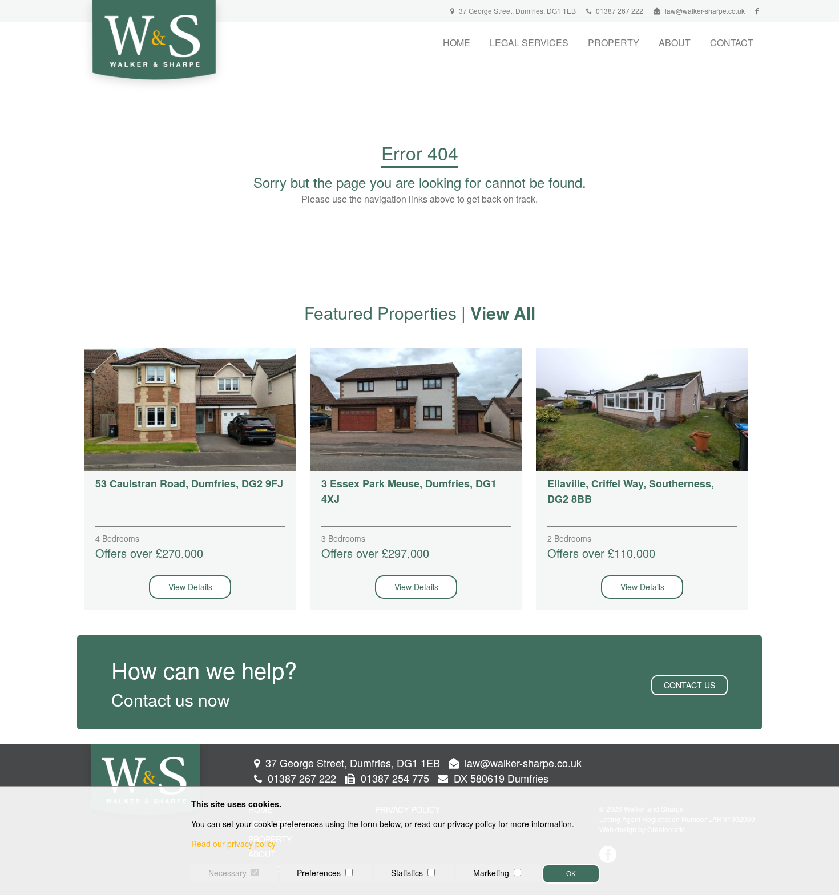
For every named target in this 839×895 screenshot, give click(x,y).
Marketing (491, 872)
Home (456, 42)
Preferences (319, 872)
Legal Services (529, 42)
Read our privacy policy (233, 843)
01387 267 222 (618, 10)
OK (571, 874)
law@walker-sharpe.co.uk (705, 10)
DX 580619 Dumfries (499, 778)
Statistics (407, 872)
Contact (731, 42)
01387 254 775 (393, 778)
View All (502, 312)
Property (613, 42)
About (675, 42)
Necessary (227, 872)
